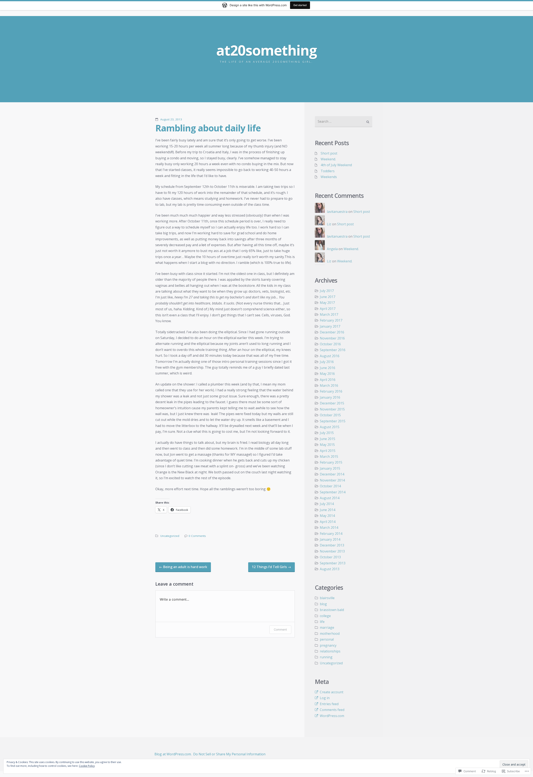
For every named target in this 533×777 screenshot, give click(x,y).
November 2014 (332, 480)
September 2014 (332, 492)
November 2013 (332, 551)
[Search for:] (343, 121)
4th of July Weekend (336, 165)
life (322, 621)
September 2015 (332, 421)
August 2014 (329, 498)
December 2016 (332, 332)
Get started (300, 5)
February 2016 (331, 391)
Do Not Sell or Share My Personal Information (229, 754)
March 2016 (329, 385)
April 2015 (327, 450)
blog (323, 604)
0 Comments (197, 536)
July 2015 (327, 432)
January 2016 (330, 397)
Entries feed (329, 704)
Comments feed (332, 709)
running (326, 657)
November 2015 (332, 409)
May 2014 (327, 515)
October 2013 (330, 557)
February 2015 (331, 462)
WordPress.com (332, 715)
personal (327, 639)
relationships (330, 651)
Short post (329, 153)
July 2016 (327, 361)
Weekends (329, 177)
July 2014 (327, 503)
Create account (331, 692)
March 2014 (329, 527)
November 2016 (332, 338)
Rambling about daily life (208, 128)
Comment (280, 629)
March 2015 (329, 456)
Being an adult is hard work (183, 567)
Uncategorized (169, 536)
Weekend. (328, 159)
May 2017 (327, 302)
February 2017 (331, 320)
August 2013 (329, 569)
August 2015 (329, 427)
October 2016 (330, 344)
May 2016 (327, 373)
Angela (332, 249)
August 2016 (329, 356)
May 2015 (327, 444)
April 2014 (327, 521)
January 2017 (330, 326)
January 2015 (330, 468)
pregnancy (328, 645)
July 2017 (327, 290)
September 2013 (332, 563)
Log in (325, 698)
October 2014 (330, 486)
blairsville (327, 598)
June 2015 (327, 439)
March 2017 (329, 314)
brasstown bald (332, 609)
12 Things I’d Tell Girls (271, 567)
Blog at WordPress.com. (173, 754)
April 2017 (327, 308)
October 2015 (330, 415)
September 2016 (332, 350)
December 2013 (332, 545)
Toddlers (328, 171)
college (325, 616)
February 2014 (331, 533)
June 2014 (327, 510)
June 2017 (327, 296)
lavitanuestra (337, 211)
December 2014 (332, 474)
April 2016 (327, 379)
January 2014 (330, 539)
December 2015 (332, 403)
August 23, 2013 (171, 119)
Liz (329, 224)
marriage (327, 627)
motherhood (330, 633)
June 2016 (327, 367)
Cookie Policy (87, 766)
